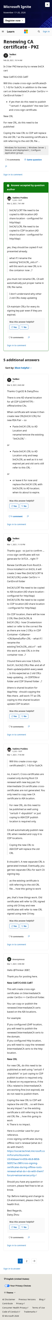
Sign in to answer (11, 1268)
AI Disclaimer (8, 1299)
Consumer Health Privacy (14, 1307)
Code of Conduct (10, 1311)
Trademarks (29, 1311)
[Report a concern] (6, 166)
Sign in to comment (12, 174)
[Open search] (39, 31)
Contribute (7, 1303)
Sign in (46, 31)
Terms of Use (38, 1307)
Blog (41, 1299)
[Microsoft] (26, 31)
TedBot (12, 54)
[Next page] (34, 1261)
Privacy (19, 1303)
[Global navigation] (3, 31)
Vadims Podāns (20, 197)
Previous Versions (27, 1299)
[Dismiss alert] (47, 4)
